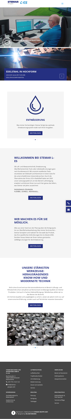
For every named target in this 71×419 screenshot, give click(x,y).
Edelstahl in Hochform (21, 71)
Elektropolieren (59, 376)
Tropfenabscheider (36, 376)
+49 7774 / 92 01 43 (14, 382)
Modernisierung (35, 382)
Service (33, 388)
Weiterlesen (35, 133)
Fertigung (33, 398)
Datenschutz (28, 412)
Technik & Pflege (60, 400)
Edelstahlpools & (60, 395)
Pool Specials (59, 397)
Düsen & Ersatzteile (37, 385)
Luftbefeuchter (35, 373)
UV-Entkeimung (35, 379)
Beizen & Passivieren (61, 373)
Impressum (19, 412)
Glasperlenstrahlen (60, 379)
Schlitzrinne (9, 402)
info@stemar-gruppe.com (12, 386)
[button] (34, 139)
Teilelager (34, 401)
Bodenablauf (10, 397)
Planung (33, 395)
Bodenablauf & (13, 395)
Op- (7, 395)
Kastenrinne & (10, 400)
